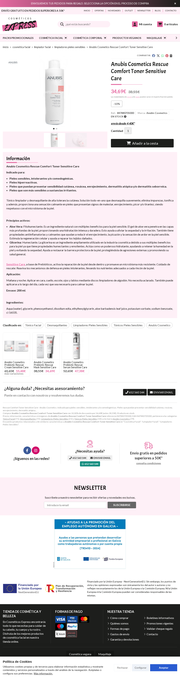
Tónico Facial (9, 419)
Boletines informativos (160, 618)
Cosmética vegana (80, 654)
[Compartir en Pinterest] (166, 55)
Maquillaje (154, 37)
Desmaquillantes (28, 419)
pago (137, 97)
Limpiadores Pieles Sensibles (54, 419)
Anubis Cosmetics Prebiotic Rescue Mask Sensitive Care (45, 365)
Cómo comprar (119, 618)
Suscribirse (121, 505)
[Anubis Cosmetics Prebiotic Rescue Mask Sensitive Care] (45, 345)
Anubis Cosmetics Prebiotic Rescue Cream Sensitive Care (16, 365)
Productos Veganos (126, 37)
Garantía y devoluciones (124, 639)
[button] (53, 128)
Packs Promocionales (18, 37)
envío (129, 97)
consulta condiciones (148, 463)
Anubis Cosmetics (121, 419)
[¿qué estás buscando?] (83, 24)
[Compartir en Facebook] (153, 55)
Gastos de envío (119, 634)
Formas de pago (119, 628)
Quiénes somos (119, 623)
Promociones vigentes (160, 623)
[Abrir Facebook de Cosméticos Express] (27, 450)
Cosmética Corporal (87, 37)
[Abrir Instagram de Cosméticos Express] (35, 450)
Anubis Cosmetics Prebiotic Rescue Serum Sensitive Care (75, 365)
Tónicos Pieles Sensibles (85, 419)
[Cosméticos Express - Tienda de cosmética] (19, 24)
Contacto (152, 634)
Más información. (43, 673)
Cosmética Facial (51, 37)
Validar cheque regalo (160, 628)
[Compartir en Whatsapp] (162, 55)
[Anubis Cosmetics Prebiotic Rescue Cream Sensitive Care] (16, 345)
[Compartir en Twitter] (158, 55)
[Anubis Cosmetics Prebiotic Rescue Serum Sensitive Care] (75, 345)
